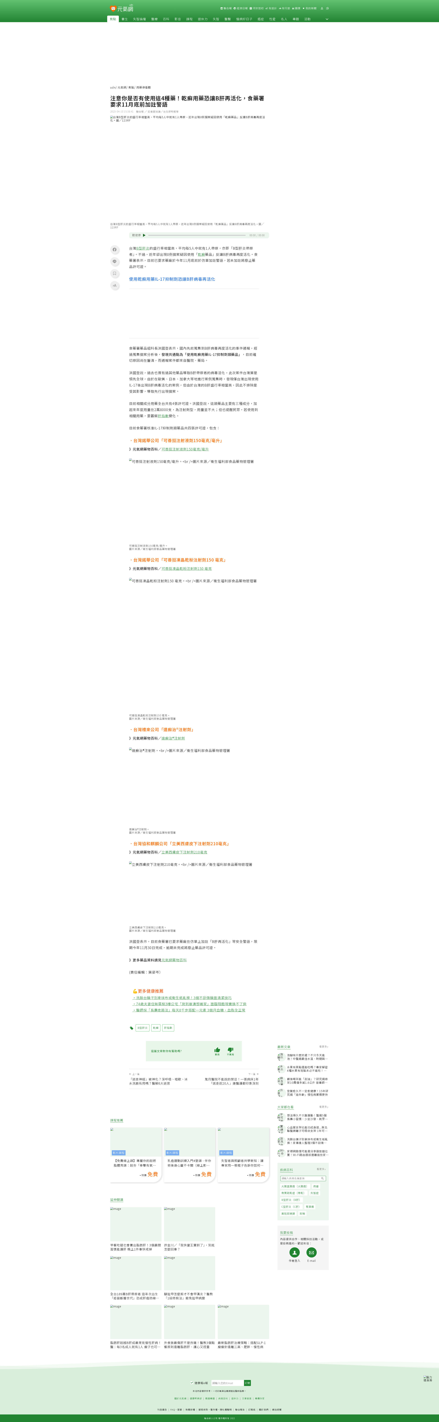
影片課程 (118, 1153)
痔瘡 (316, 1186)
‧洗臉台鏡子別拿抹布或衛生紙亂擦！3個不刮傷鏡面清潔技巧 (182, 997)
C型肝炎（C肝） (291, 1206)
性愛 (272, 19)
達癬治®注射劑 (173, 738)
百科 (166, 19)
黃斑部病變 (288, 1213)
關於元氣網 (180, 1398)
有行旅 (285, 8)
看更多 (323, 1046)
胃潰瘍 (310, 1206)
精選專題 (210, 1398)
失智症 (315, 1193)
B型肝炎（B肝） (291, 1200)
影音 (178, 19)
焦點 (113, 19)
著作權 (214, 1409)
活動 (307, 19)
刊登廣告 (162, 1409)
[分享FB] (114, 249)
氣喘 (302, 1213)
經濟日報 (242, 8)
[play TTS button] (144, 235)
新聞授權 (190, 1409)
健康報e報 (201, 1383)
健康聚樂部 (196, 1398)
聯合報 (227, 8)
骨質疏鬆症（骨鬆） (293, 1193)
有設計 (272, 8)
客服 (179, 1409)
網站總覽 (277, 1409)
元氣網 (122, 87)
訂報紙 (252, 1409)
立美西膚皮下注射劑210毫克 (184, 852)
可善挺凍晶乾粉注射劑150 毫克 (187, 568)
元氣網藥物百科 (174, 959)
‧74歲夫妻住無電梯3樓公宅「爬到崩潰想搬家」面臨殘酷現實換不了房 (190, 1003)
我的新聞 (311, 8)
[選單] (327, 8)
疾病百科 (223, 1398)
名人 (284, 19)
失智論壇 (139, 19)
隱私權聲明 (226, 1409)
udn (113, 87)
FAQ (172, 1409)
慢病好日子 (244, 19)
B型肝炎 (143, 248)
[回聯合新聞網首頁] (113, 8)
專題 (296, 19)
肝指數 (163, 415)
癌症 (261, 19)
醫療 (154, 19)
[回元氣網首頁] (125, 8)
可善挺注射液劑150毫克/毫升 (185, 449)
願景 (297, 8)
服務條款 (203, 1409)
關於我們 (264, 1409)
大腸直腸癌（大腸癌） (295, 1186)
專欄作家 (260, 1398)
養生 (124, 19)
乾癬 (201, 254)
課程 (189, 19)
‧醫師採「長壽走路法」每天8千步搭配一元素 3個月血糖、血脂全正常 (189, 1010)
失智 (216, 19)
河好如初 (258, 8)
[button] (327, 18)
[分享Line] (114, 261)
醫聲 (227, 19)
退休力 (203, 19)
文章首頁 (247, 1398)
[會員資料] (322, 8)
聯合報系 (240, 1409)
